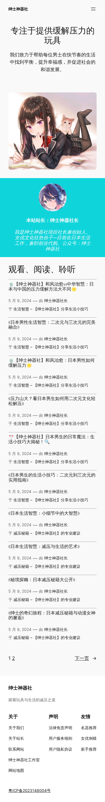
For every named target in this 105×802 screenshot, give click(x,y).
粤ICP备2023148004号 (29, 790)
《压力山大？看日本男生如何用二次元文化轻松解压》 (51, 401)
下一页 (86, 658)
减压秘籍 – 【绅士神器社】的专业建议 (46, 533)
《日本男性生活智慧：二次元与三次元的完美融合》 (51, 325)
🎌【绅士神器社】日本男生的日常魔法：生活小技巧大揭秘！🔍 (51, 440)
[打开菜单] (93, 9)
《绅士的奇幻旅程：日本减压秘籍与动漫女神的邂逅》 (51, 616)
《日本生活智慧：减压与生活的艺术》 (44, 546)
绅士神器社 (18, 8)
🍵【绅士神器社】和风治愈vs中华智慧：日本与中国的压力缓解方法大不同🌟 (51, 287)
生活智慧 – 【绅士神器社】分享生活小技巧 (50, 309)
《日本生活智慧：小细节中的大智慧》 (44, 513)
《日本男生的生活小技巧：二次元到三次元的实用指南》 (51, 478)
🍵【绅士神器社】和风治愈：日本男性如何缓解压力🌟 (51, 363)
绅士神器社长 (56, 300)
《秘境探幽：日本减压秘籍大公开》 (41, 580)
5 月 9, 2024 (19, 300)
